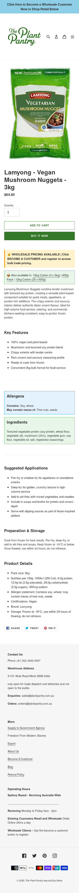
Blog (10, 767)
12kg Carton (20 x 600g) (31, 279)
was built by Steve (53, 880)
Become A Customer (20, 759)
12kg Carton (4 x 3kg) (46, 275)
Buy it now (39, 235)
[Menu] (72, 36)
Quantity (9, 205)
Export (12, 743)
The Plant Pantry (34, 880)
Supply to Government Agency (26, 728)
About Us (13, 751)
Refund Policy (16, 774)
